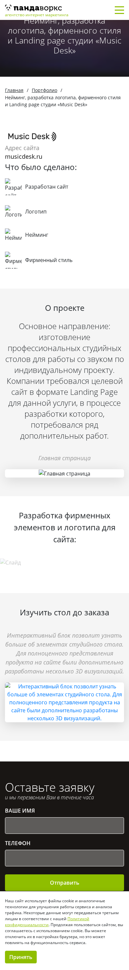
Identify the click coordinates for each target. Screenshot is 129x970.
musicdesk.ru (23, 156)
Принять (20, 957)
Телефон (17, 843)
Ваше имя (20, 810)
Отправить (64, 882)
